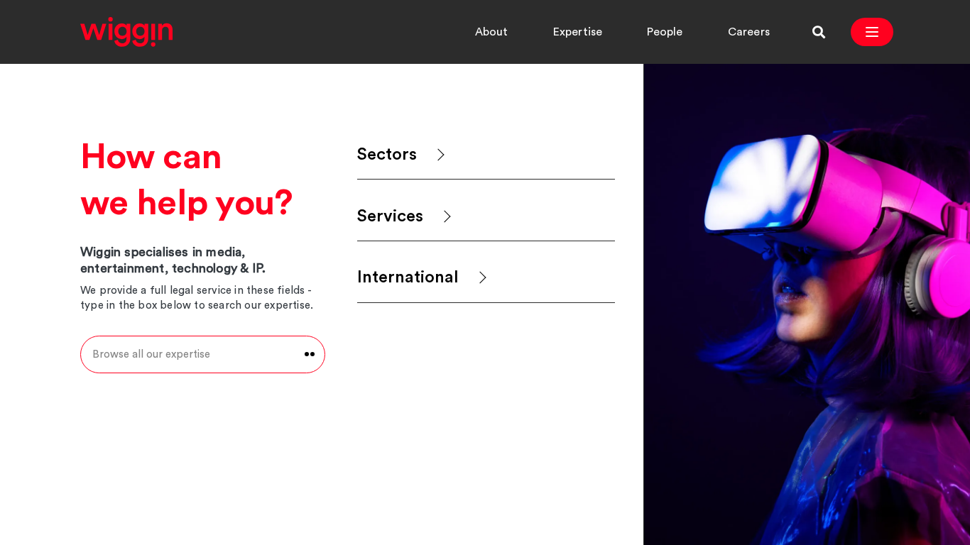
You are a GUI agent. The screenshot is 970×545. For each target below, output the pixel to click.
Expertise (578, 32)
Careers (749, 32)
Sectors (387, 154)
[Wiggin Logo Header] (126, 32)
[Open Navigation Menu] (872, 32)
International (408, 277)
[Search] (819, 32)
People (664, 32)
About (491, 32)
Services (390, 216)
